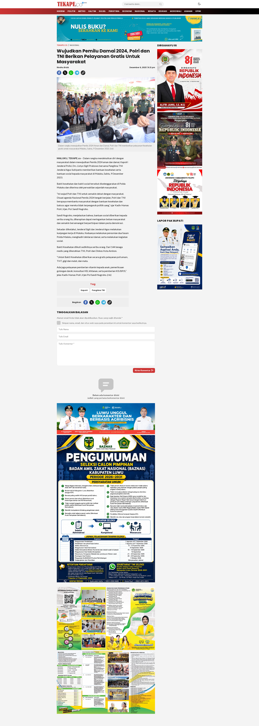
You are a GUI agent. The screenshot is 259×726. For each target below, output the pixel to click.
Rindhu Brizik (63, 67)
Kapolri (84, 290)
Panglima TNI (98, 290)
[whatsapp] (71, 72)
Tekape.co (62, 45)
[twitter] (65, 72)
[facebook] (59, 72)
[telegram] (77, 72)
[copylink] (83, 72)
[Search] (160, 4)
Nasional (74, 45)
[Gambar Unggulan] (106, 110)
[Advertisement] (143, 199)
